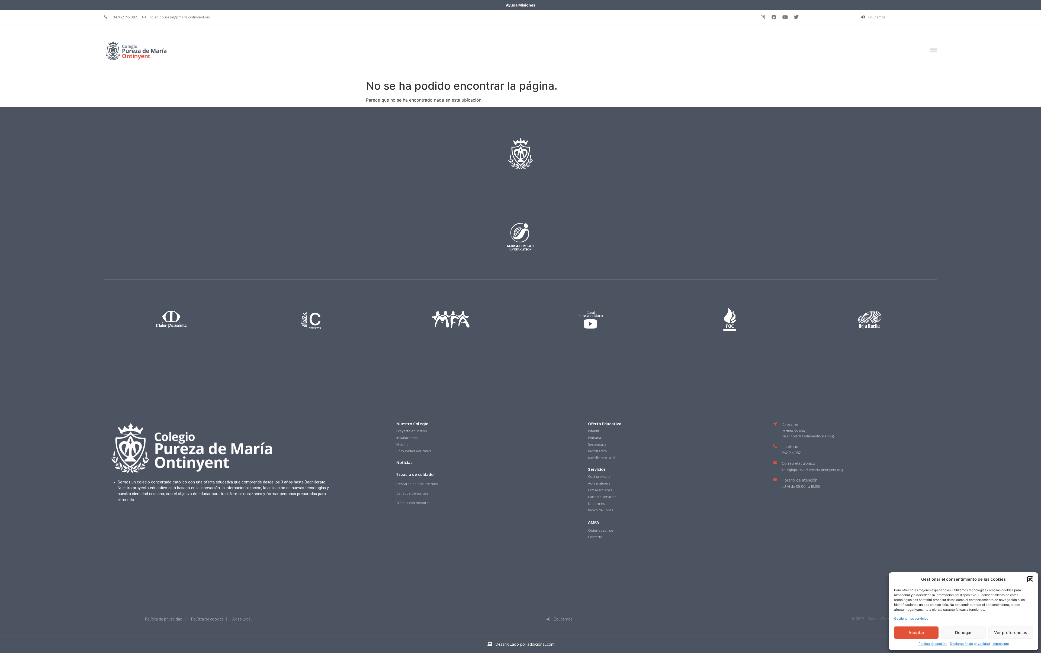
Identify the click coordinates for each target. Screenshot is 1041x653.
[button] (1030, 579)
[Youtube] (785, 17)
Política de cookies (932, 644)
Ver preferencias (1010, 632)
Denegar (963, 632)
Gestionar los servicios (911, 618)
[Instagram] (763, 17)
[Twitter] (796, 17)
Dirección (790, 424)
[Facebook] (774, 17)
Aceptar (916, 632)
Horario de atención (799, 479)
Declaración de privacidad (970, 644)
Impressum (1000, 644)
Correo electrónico (798, 463)
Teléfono (790, 446)
